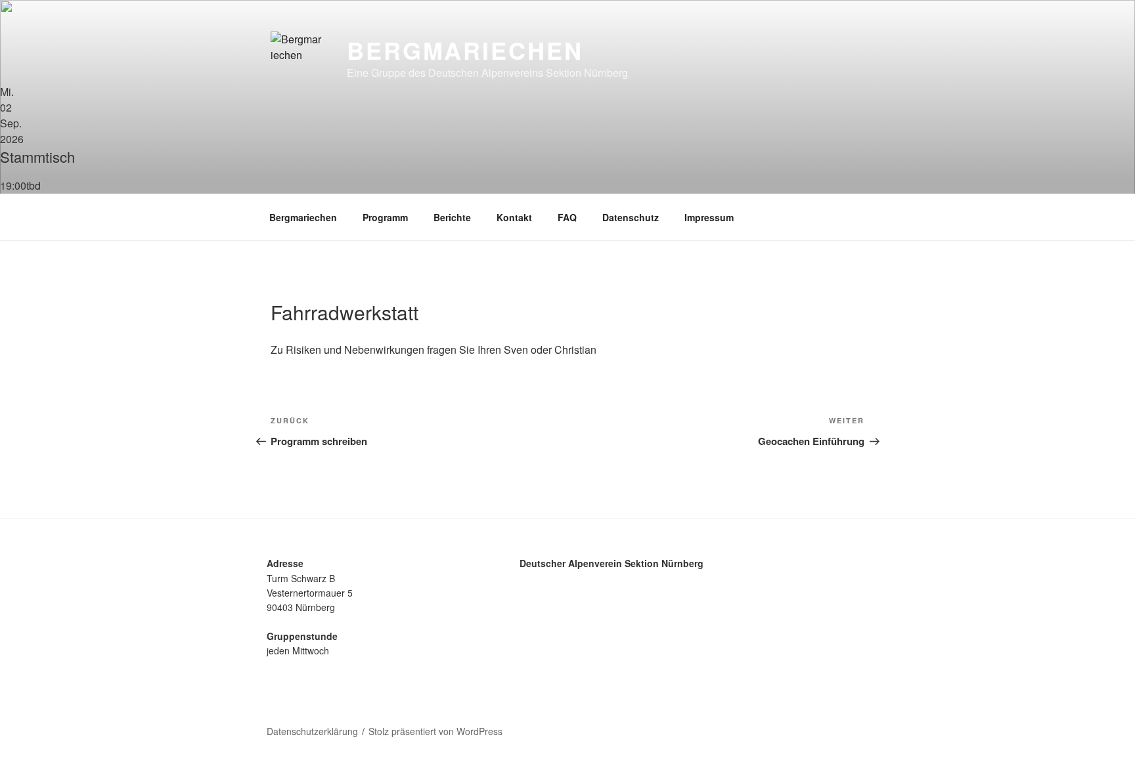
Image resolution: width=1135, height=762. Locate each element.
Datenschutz (630, 217)
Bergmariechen (465, 50)
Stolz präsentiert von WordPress (435, 731)
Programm (385, 217)
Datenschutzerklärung (312, 731)
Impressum (709, 217)
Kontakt (514, 217)
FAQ (567, 217)
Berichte (452, 217)
